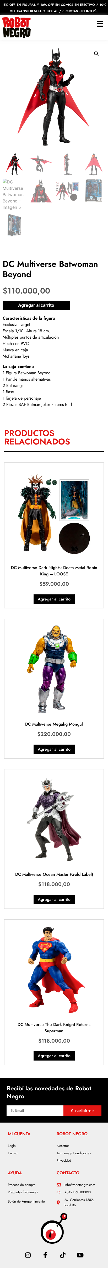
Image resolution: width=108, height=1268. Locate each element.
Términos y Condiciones (74, 1153)
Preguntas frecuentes (23, 1192)
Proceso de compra (21, 1184)
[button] (96, 54)
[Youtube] (80, 1255)
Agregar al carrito (36, 305)
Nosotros (63, 1145)
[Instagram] (28, 1255)
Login (12, 1145)
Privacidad (64, 1160)
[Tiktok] (63, 1255)
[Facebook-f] (45, 1255)
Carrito (12, 1153)
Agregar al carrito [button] (54, 599)
